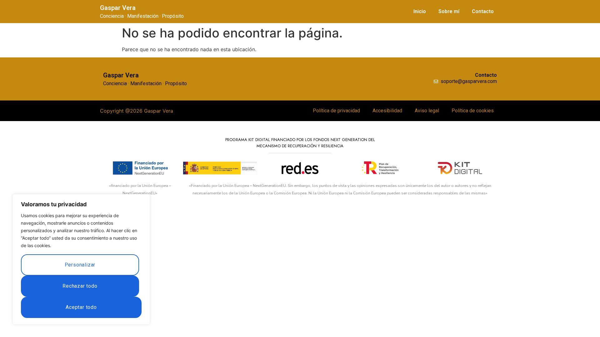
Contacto (483, 11)
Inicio (419, 11)
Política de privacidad (336, 111)
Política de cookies (473, 111)
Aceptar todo (81, 307)
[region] (81, 259)
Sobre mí (448, 11)
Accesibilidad (387, 111)
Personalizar (80, 265)
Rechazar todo (79, 286)
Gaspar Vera (118, 8)
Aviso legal (427, 111)
